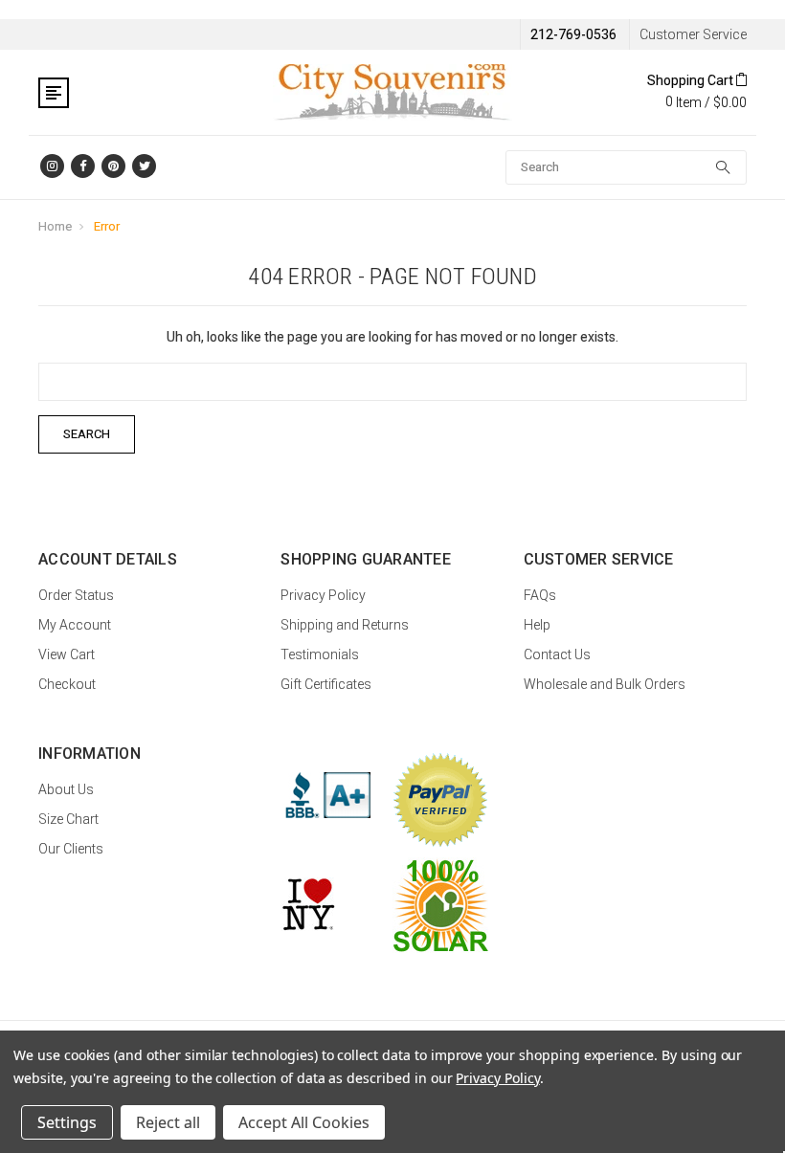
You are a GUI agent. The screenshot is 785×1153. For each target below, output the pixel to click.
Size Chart (68, 819)
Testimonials (319, 654)
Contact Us (557, 654)
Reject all (168, 1122)
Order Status (76, 595)
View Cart (66, 654)
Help (537, 624)
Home (55, 226)
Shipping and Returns (344, 624)
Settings (67, 1122)
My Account (74, 624)
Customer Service (693, 34)
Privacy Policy (323, 595)
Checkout (67, 684)
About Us (66, 789)
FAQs (540, 595)
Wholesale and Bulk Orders (604, 684)
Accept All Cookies (304, 1122)
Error (107, 226)
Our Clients (70, 848)
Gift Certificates (325, 684)
